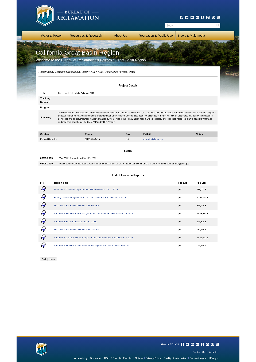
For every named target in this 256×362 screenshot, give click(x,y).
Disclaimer (96, 358)
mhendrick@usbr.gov (153, 139)
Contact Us (199, 352)
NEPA (94, 71)
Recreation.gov (198, 358)
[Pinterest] (208, 17)
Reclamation (45, 71)
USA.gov (214, 358)
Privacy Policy (153, 358)
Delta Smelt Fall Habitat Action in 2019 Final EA (76, 205)
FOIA (114, 358)
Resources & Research (86, 35)
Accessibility (80, 358)
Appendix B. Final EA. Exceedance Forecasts (75, 221)
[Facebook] (181, 17)
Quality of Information (175, 358)
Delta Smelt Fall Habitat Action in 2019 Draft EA (76, 229)
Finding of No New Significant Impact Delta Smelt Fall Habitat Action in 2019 (90, 197)
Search (217, 25)
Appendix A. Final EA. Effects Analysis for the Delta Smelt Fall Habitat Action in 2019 (93, 213)
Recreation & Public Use (156, 35)
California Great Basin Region (71, 71)
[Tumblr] (202, 17)
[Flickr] (197, 17)
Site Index (213, 352)
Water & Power (51, 35)
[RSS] (218, 17)
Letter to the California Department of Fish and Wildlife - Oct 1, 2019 (86, 189)
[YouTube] (192, 17)
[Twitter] (186, 17)
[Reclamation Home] (67, 16)
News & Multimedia (191, 35)
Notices (139, 358)
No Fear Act (125, 358)
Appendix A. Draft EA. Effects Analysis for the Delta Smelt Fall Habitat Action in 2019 (93, 237)
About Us (120, 35)
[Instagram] (213, 17)
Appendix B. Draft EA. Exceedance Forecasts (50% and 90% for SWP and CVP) (91, 245)
